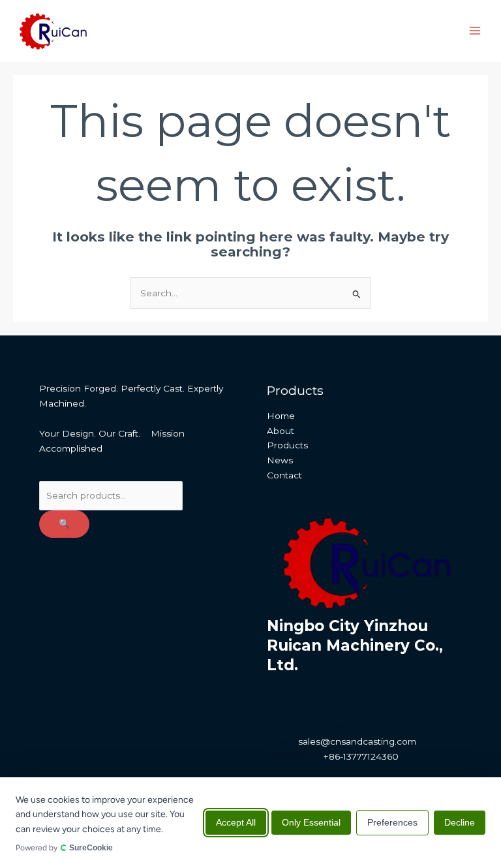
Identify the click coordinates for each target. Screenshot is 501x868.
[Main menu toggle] (475, 31)
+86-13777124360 (361, 756)
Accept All (236, 822)
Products (287, 445)
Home (281, 416)
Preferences (392, 822)
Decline (459, 822)
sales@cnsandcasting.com (357, 741)
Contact (284, 475)
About (280, 431)
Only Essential (311, 822)
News (280, 460)
